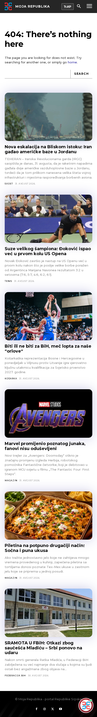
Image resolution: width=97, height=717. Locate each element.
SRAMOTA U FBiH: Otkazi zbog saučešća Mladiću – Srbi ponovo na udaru (43, 647)
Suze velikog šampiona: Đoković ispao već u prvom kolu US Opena (48, 251)
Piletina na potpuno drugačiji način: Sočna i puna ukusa (45, 548)
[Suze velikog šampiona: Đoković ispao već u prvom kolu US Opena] (48, 219)
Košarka (11, 378)
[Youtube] (60, 709)
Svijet (9, 183)
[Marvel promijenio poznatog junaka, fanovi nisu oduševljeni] (48, 413)
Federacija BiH (15, 675)
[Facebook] (36, 709)
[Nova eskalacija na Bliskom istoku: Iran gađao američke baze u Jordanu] (48, 117)
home (72, 62)
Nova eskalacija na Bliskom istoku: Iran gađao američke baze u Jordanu (48, 149)
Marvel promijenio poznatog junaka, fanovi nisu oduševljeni (45, 446)
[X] (52, 709)
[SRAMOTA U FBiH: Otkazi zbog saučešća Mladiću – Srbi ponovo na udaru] (48, 613)
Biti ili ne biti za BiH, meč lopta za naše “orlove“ (48, 349)
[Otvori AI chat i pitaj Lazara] (85, 705)
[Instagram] (44, 709)
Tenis (8, 281)
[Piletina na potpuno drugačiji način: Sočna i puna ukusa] (48, 515)
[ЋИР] (67, 6)
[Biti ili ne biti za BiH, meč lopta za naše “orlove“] (48, 316)
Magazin (11, 480)
